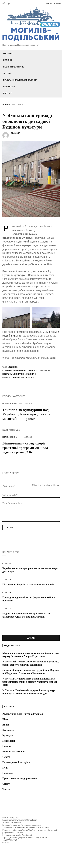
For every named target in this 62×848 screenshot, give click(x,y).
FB (59, 3)
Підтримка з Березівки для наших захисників (28, 584)
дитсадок (34, 370)
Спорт (6, 783)
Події (5, 767)
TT (53, 3)
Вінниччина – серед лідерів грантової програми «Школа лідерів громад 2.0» (25, 447)
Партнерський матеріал (16, 762)
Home (5, 403)
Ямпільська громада (23, 377)
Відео (5, 719)
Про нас (7, 93)
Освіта (6, 757)
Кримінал (8, 730)
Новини (7, 60)
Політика (7, 773)
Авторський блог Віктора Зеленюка (22, 714)
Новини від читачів (13, 67)
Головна (8, 53)
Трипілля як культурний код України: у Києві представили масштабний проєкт (26, 414)
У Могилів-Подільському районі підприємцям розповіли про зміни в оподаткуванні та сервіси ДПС (29, 681)
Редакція (15, 133)
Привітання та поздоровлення (20, 80)
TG (47, 3)
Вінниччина (20, 370)
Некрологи (9, 87)
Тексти (7, 73)
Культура (7, 735)
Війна (5, 724)
